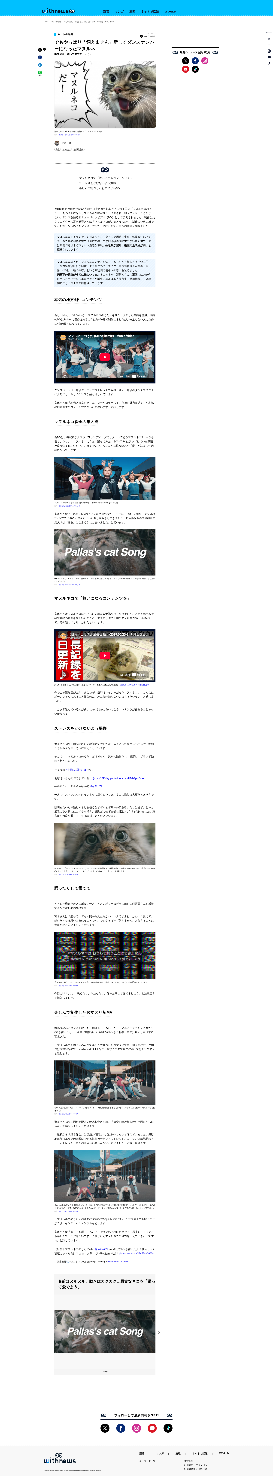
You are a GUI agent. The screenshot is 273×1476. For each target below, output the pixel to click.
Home (46, 22)
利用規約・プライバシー (197, 1465)
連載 (132, 11)
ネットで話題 (150, 11)
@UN (95, 778)
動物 (57, 149)
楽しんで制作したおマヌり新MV (99, 188)
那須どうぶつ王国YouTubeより (69, 874)
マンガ (119, 11)
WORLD (170, 11)
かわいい (66, 149)
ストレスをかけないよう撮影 (97, 183)
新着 (106, 11)
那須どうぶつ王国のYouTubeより (69, 135)
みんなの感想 (149, 36)
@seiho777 (101, 1249)
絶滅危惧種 (78, 149)
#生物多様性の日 (76, 769)
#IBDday (104, 778)
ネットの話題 (56, 22)
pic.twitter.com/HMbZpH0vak (127, 778)
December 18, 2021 (118, 1261)
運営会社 (189, 1461)
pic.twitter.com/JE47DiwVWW (136, 1253)
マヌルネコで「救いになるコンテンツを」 (106, 178)
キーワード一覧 (147, 1461)
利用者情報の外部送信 (195, 1469)
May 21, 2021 (97, 786)
